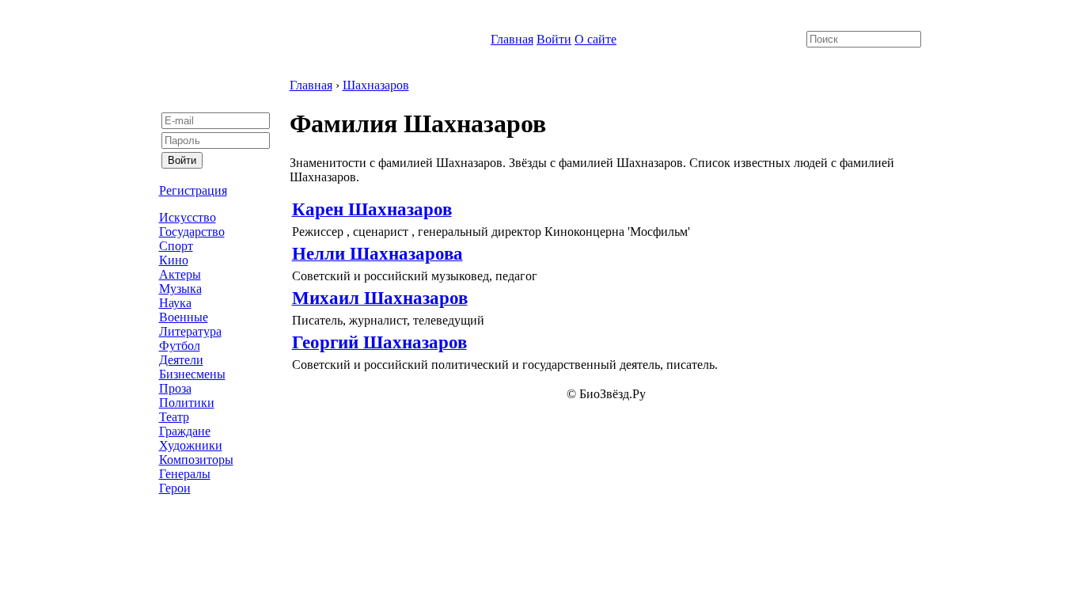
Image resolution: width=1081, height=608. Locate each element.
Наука (175, 303)
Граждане (185, 431)
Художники (190, 445)
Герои (175, 488)
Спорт (176, 246)
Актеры (180, 274)
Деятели (181, 360)
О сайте (595, 39)
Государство (192, 231)
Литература (190, 331)
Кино (173, 260)
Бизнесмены (192, 374)
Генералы (185, 474)
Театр (174, 417)
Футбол (179, 345)
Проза (175, 388)
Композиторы (196, 459)
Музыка (180, 288)
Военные (183, 317)
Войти (554, 39)
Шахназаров (376, 85)
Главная (512, 39)
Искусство (187, 217)
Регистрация (193, 190)
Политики (186, 402)
